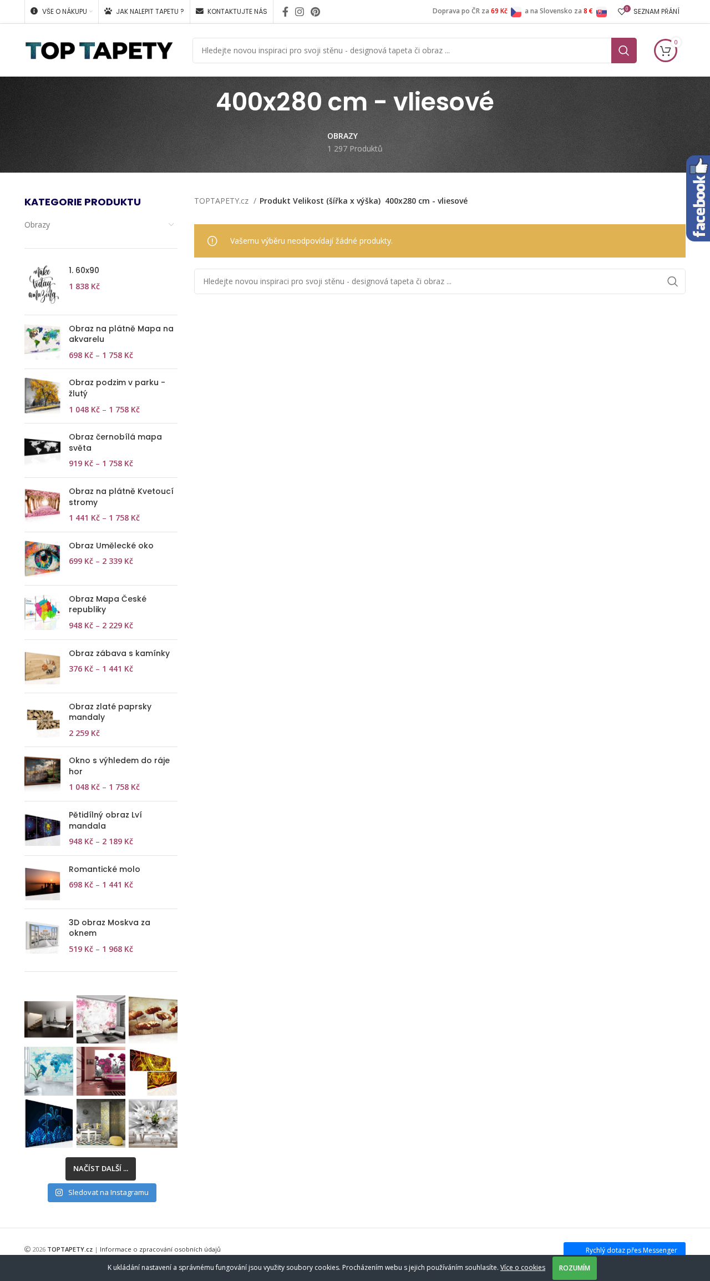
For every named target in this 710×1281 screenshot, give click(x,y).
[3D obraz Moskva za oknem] (42, 936)
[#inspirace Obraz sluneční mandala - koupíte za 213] (153, 1071)
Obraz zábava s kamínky (119, 653)
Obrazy (37, 224)
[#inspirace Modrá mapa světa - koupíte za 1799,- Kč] (48, 1071)
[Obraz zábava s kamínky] (42, 666)
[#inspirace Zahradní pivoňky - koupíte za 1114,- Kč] (101, 1071)
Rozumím (574, 1268)
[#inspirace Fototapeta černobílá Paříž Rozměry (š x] (48, 1019)
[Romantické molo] (42, 882)
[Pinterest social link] (315, 11)
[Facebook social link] (285, 11)
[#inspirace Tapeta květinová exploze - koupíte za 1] (153, 1123)
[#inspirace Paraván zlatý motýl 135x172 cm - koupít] (101, 1123)
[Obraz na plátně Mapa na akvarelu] (42, 342)
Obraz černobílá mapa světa (115, 442)
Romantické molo (104, 869)
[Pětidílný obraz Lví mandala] (42, 828)
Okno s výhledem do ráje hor (119, 766)
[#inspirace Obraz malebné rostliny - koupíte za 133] (153, 1019)
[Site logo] (99, 49)
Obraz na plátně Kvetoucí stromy (121, 497)
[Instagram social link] (299, 11)
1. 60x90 (84, 270)
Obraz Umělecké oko (111, 546)
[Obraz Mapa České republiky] (42, 612)
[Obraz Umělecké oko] (42, 559)
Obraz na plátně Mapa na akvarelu (121, 334)
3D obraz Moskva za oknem (109, 928)
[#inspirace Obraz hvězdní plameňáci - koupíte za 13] (48, 1123)
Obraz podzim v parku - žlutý (117, 388)
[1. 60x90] (42, 285)
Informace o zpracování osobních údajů (160, 1249)
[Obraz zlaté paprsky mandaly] (42, 720)
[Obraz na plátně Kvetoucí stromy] (42, 504)
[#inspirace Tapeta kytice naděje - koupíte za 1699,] (101, 1019)
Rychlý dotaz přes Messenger (631, 1250)
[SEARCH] (624, 50)
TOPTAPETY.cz (222, 200)
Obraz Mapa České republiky (107, 605)
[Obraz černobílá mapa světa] (42, 450)
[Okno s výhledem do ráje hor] (42, 774)
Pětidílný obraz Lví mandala (105, 820)
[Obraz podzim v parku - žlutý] (42, 396)
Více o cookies (522, 1267)
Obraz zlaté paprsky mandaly (110, 712)
